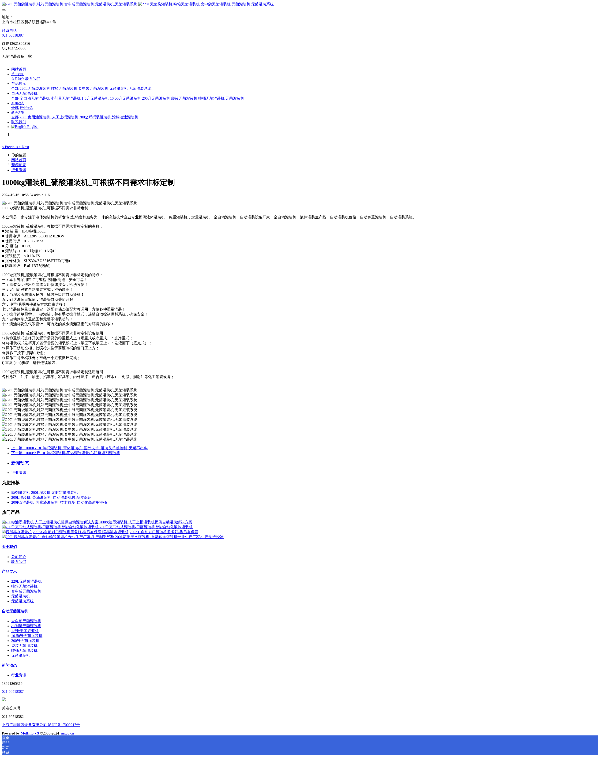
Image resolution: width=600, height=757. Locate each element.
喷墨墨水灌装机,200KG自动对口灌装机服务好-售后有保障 (150, 532)
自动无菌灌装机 (15, 611)
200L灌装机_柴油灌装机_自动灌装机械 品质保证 (51, 497)
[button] (10, 147)
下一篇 (65, 453)
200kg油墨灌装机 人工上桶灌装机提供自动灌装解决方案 (145, 522)
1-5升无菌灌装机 (25, 631)
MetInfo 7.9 (30, 733)
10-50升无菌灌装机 (26, 636)
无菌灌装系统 (22, 601)
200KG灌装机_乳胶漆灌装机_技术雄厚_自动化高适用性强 (59, 502)
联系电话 (9, 31)
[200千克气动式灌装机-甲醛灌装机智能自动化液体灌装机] (51, 527)
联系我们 (18, 562)
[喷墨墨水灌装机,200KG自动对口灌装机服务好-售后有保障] (52, 532)
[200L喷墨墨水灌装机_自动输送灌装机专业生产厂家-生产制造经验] (58, 537)
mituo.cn (67, 733)
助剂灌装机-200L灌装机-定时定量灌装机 (44, 493)
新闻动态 (18, 165)
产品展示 (9, 571)
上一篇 (79, 448)
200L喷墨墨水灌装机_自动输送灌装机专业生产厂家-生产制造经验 (169, 537)
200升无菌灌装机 (25, 641)
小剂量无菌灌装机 (26, 626)
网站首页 (18, 69)
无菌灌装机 (20, 596)
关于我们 (9, 547)
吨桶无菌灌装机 (24, 650)
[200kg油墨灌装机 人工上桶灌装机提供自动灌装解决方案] (50, 522)
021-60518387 (13, 35)
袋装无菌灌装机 (24, 646)
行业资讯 (18, 170)
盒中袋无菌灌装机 (26, 591)
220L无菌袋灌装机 (26, 581)
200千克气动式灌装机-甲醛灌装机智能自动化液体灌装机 (146, 527)
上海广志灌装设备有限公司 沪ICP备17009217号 (41, 725)
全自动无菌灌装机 (26, 621)
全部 (15, 88)
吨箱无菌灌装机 (24, 586)
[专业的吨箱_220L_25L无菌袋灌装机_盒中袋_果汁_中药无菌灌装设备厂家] (300, 4)
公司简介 (18, 557)
